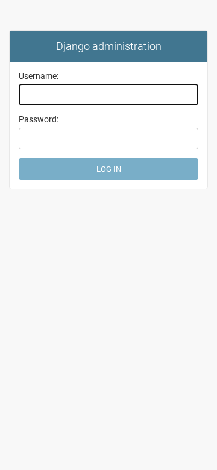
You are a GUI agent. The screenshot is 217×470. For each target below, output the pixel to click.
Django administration (109, 46)
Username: (38, 76)
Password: (38, 119)
